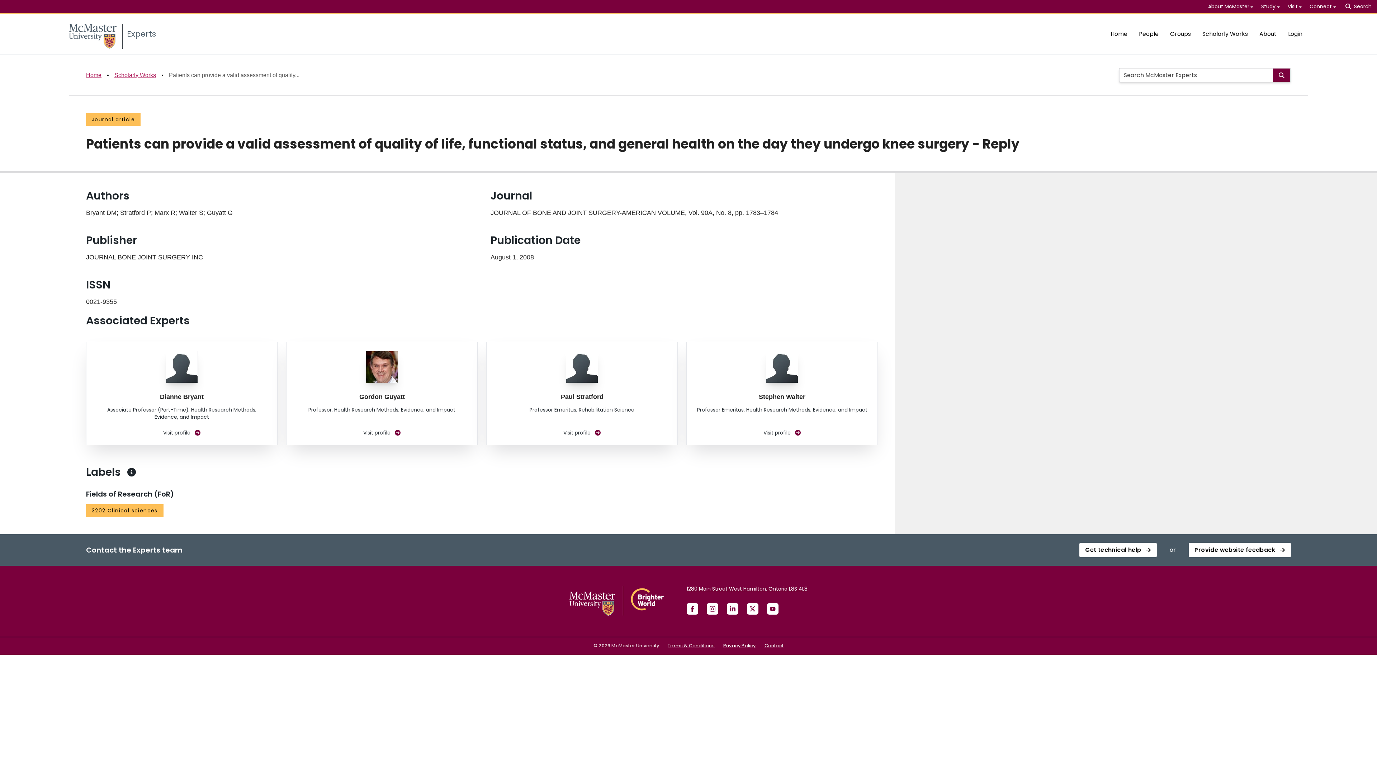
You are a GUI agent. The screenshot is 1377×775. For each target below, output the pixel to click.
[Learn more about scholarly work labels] (131, 472)
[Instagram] (712, 609)
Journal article (113, 119)
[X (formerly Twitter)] (752, 609)
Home (1119, 34)
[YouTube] (773, 609)
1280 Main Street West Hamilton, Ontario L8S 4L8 (747, 589)
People (1149, 34)
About (1268, 34)
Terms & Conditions (691, 645)
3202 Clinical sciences (125, 510)
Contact (774, 645)
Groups (1180, 34)
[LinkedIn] (732, 609)
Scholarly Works (1225, 34)
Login (1295, 34)
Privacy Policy (739, 645)
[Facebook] (692, 609)
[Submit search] (1281, 75)
